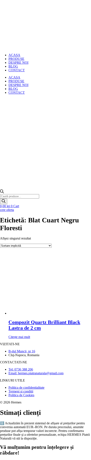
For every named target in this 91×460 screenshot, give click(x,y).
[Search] (3, 201)
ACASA (14, 77)
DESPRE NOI (18, 62)
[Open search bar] (2, 192)
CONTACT (16, 70)
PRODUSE (16, 81)
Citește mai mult (19, 337)
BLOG (13, 89)
